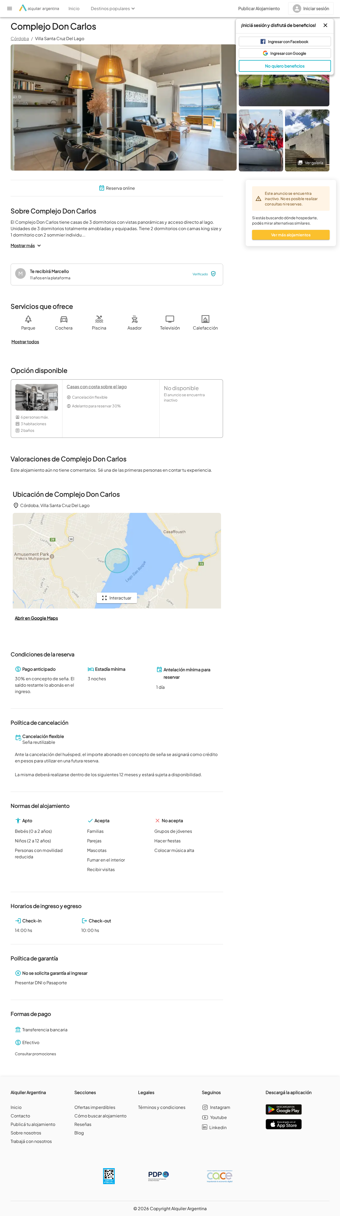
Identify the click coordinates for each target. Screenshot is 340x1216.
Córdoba (20, 38)
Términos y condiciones (161, 1107)
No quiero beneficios (285, 65)
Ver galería (314, 162)
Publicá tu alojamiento (33, 1124)
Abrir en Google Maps (36, 618)
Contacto (20, 1115)
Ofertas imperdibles (94, 1107)
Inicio (16, 1107)
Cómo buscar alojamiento (100, 1115)
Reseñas (82, 1124)
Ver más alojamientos (291, 234)
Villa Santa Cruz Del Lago (59, 38)
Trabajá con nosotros (31, 1141)
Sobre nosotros (26, 1132)
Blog (79, 1132)
